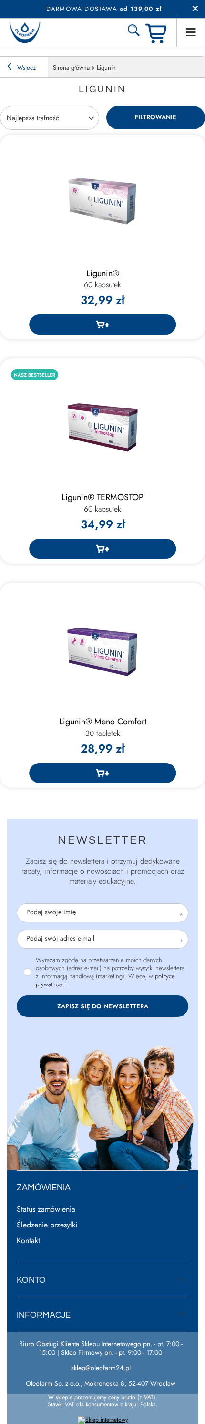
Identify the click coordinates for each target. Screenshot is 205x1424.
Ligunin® (102, 279)
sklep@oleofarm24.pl (101, 1367)
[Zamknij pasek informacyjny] (195, 8)
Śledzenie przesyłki (47, 1225)
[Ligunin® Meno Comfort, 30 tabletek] (102, 649)
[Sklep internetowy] (103, 1420)
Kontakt (28, 1241)
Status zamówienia (46, 1209)
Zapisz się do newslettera (102, 1006)
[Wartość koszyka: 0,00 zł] (157, 32)
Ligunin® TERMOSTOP (103, 503)
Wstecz (25, 67)
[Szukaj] (133, 32)
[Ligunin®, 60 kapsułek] (102, 201)
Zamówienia (44, 1187)
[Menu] (190, 32)
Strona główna (71, 67)
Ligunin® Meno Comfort (102, 727)
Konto (31, 1280)
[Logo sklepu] (24, 32)
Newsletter (102, 840)
